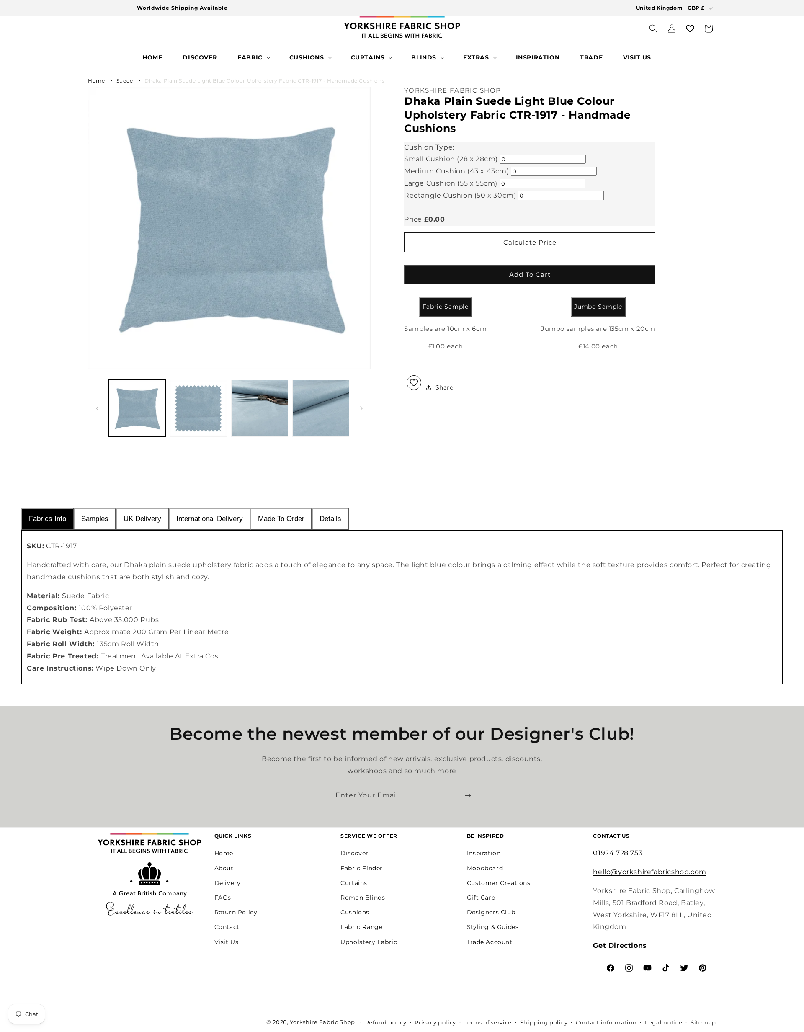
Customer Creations (499, 883)
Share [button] (445, 387)
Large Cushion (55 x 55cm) (450, 183)
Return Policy (236, 912)
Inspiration (484, 853)
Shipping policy (544, 1022)
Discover (354, 853)
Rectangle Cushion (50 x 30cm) (460, 195)
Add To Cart (530, 275)
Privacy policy (435, 1022)
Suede (124, 80)
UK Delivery (142, 519)
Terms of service (488, 1022)
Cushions (354, 912)
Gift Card (481, 897)
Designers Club (491, 912)
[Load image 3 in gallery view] (259, 408)
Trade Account (490, 942)
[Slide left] (97, 408)
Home (96, 80)
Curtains (353, 883)
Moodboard (485, 868)
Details (330, 519)
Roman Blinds (362, 897)
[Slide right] (361, 408)
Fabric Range (361, 927)
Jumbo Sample (598, 306)
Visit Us (226, 942)
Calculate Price (530, 242)
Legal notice (663, 1022)
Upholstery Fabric (368, 942)
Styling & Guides (493, 927)
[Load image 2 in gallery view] (198, 408)
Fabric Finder (361, 868)
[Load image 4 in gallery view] (320, 408)
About (224, 868)
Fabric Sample (446, 306)
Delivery (227, 883)
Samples (94, 519)
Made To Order (281, 519)
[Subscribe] (468, 795)
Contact (227, 927)
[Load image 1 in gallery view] (136, 408)
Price (413, 219)
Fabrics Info (47, 519)
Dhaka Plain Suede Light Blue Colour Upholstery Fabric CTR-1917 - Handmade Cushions (264, 80)
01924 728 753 (617, 853)
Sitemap (703, 1022)
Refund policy (386, 1022)
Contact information (606, 1022)
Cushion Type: (429, 147)
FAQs (222, 897)
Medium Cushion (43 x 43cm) (456, 171)
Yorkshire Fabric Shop (322, 1022)
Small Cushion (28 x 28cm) (451, 159)
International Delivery (209, 519)
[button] (253, 57)
